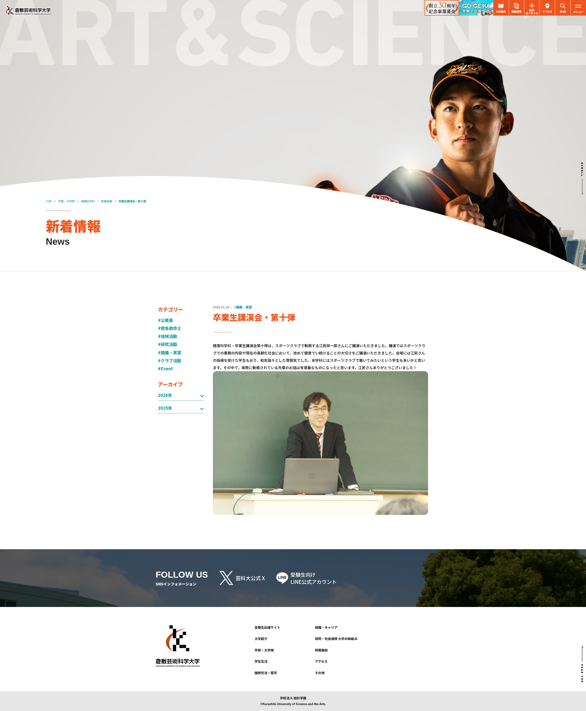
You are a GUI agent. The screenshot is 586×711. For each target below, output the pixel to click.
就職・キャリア (326, 627)
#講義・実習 (169, 352)
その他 (320, 672)
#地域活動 (167, 336)
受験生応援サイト (267, 627)
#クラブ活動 (169, 360)
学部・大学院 (66, 201)
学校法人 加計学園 (293, 698)
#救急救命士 (169, 328)
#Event (165, 368)
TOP (49, 201)
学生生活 (261, 661)
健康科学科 (88, 201)
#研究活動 (167, 344)
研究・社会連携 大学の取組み (336, 638)
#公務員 (165, 320)
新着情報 (106, 201)
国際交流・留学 (266, 672)
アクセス (321, 661)
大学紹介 (261, 638)
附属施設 (321, 650)
